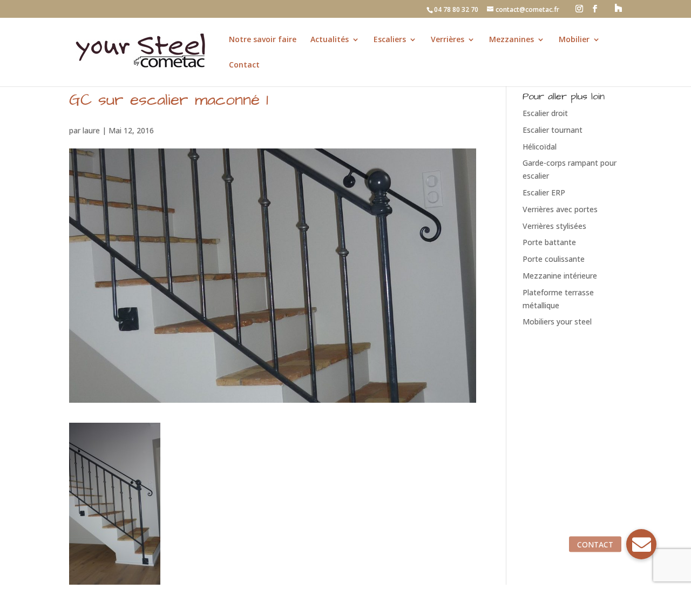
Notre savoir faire (262, 40)
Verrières (447, 40)
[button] (641, 544)
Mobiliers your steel (557, 321)
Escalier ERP (544, 192)
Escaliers (390, 40)
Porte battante (549, 242)
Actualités (329, 40)
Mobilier (574, 40)
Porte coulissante (554, 259)
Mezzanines (511, 40)
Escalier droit (545, 113)
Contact (244, 65)
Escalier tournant (552, 130)
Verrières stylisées (554, 226)
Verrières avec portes (560, 209)
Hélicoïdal (540, 146)
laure (91, 130)
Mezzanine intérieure (560, 275)
